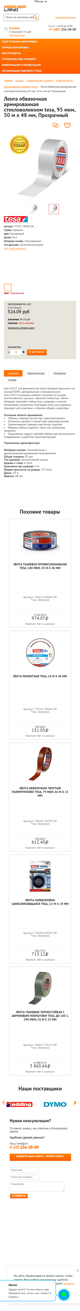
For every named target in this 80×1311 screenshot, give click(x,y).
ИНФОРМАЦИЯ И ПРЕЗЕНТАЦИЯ (21, 65)
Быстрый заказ (17, 35)
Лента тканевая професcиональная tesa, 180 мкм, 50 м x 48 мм (40, 566)
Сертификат (59, 373)
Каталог (19, 80)
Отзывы (12, 380)
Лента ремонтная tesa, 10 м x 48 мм (40, 676)
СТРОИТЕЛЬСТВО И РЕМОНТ (19, 59)
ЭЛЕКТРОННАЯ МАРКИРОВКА (19, 42)
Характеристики (36, 373)
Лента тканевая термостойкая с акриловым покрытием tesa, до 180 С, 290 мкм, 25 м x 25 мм (40, 1016)
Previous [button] (4, 1104)
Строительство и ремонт (40, 80)
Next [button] (76, 1104)
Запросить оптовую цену (21, 328)
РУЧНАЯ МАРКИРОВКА (15, 48)
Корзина (14, 28)
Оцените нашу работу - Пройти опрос (40, 1156)
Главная (8, 80)
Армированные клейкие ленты (21, 87)
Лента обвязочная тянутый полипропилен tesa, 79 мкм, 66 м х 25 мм (40, 792)
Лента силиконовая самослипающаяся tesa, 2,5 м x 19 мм (40, 902)
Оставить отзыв (56, 124)
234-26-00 (62, 30)
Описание (13, 373)
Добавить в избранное (68, 125)
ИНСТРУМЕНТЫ (11, 53)
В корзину (36, 352)
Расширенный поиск (66, 17)
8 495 (24, 1147)
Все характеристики (15, 248)
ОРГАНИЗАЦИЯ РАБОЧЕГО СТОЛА (22, 71)
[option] (44, 168)
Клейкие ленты (64, 80)
